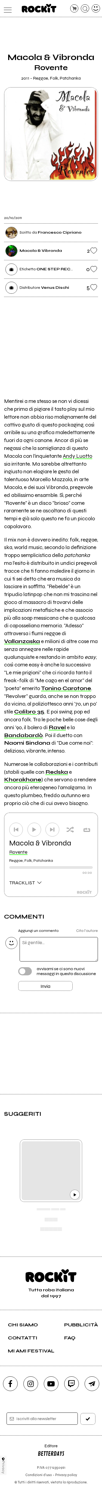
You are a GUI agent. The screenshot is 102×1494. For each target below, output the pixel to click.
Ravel (57, 727)
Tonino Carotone (66, 688)
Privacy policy (66, 1475)
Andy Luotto (77, 456)
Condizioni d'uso (38, 1475)
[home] (39, 8)
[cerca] (85, 8)
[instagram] (30, 1383)
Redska (56, 772)
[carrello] (74, 8)
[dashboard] (96, 8)
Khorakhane (22, 779)
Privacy (3, 1467)
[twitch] (71, 1383)
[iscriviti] (87, 1419)
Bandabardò (23, 735)
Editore (48, 1448)
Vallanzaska (22, 641)
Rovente (18, 852)
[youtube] (51, 1383)
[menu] (6, 8)
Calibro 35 (29, 712)
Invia (45, 986)
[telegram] (92, 1383)
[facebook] (10, 1383)
